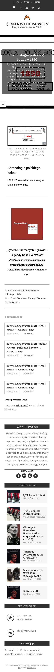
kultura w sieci (39, 76)
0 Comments (33, 498)
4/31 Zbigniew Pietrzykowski (31, 512)
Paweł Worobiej (16, 82)
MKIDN (40, 79)
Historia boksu (25, 67)
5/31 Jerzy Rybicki (34, 495)
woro (32, 85)
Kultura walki (31, 591)
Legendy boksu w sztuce (22, 79)
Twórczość (36, 73)
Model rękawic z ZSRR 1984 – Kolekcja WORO (33, 573)
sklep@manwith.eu (26, 630)
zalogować (22, 405)
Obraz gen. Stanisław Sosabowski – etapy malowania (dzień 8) (33, 533)
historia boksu (23, 76)
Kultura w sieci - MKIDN (33, 70)
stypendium (22, 85)
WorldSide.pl (31, 667)
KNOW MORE (27, 471)
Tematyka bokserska (19, 73)
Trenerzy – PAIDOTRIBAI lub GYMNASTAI (33, 554)
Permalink (29, 333)
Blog (14, 67)
